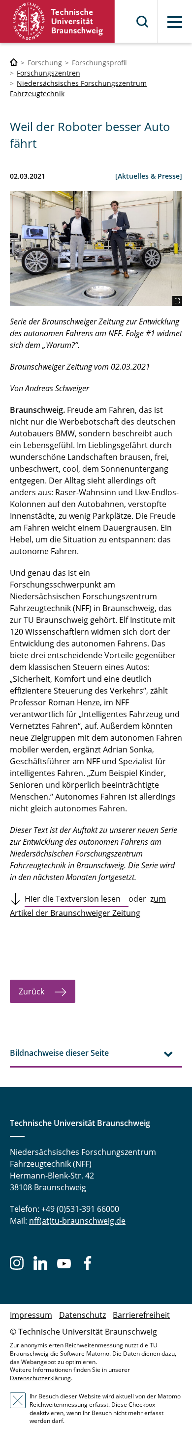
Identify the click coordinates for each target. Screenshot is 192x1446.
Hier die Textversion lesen (76, 898)
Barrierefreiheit (141, 1315)
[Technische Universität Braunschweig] (57, 21)
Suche (142, 21)
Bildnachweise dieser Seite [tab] (59, 1052)
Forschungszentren (48, 73)
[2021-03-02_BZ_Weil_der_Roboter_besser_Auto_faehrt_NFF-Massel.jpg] (96, 248)
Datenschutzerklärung (40, 1378)
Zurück (33, 991)
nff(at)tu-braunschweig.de (77, 1220)
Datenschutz (82, 1315)
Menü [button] (174, 22)
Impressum (31, 1315)
